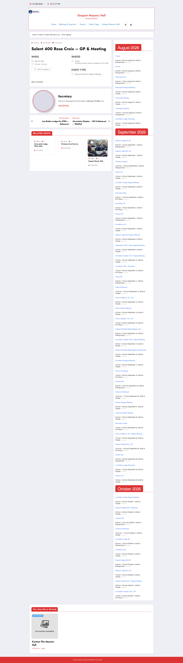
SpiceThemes (106, 660)
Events (82, 24)
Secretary (36, 43)
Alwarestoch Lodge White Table (41, 145)
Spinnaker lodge (120, 193)
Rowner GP (119, 214)
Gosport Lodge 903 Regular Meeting (127, 235)
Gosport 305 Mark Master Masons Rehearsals (130, 350)
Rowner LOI (119, 476)
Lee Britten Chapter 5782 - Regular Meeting (130, 339)
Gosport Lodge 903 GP (123, 141)
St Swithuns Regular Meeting (125, 360)
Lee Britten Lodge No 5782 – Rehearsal (55, 122)
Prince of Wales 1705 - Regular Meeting (128, 434)
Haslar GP (118, 277)
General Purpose (81, 74)
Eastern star (119, 455)
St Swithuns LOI (120, 224)
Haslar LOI (118, 172)
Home (53, 24)
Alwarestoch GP (120, 77)
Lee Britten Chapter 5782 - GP (125, 591)
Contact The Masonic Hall (43, 643)
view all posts (63, 106)
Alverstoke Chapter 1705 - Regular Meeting (130, 256)
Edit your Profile (93, 101)
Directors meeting (121, 161)
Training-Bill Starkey (122, 98)
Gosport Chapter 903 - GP (124, 444)
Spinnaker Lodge (121, 423)
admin (38, 141)
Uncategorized (38, 616)
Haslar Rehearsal (121, 287)
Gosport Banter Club (95, 161)
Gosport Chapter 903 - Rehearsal (126, 508)
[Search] (126, 25)
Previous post (64, 118)
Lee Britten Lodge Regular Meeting (127, 182)
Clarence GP (119, 381)
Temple (77, 61)
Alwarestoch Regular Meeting (125, 87)
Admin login (94, 24)
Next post (76, 118)
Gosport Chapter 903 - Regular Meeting (128, 581)
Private (117, 56)
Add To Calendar (43, 69)
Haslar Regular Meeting (123, 308)
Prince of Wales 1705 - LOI (124, 298)
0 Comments (58, 43)
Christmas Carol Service (69, 144)
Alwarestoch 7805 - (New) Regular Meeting (129, 245)
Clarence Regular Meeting (124, 413)
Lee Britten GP (120, 203)
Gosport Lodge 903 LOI (123, 151)
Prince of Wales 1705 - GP (124, 319)
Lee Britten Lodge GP (122, 539)
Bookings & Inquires (67, 24)
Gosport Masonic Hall (91, 15)
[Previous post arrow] (32, 121)
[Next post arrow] (109, 121)
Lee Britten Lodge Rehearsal (125, 119)
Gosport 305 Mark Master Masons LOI (128, 329)
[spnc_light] (131, 24)
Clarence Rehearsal (122, 392)
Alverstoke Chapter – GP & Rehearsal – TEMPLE (89, 122)
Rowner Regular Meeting (123, 402)
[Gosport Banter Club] (98, 148)
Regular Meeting (95, 74)
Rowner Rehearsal (121, 371)
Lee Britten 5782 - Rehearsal (125, 266)
